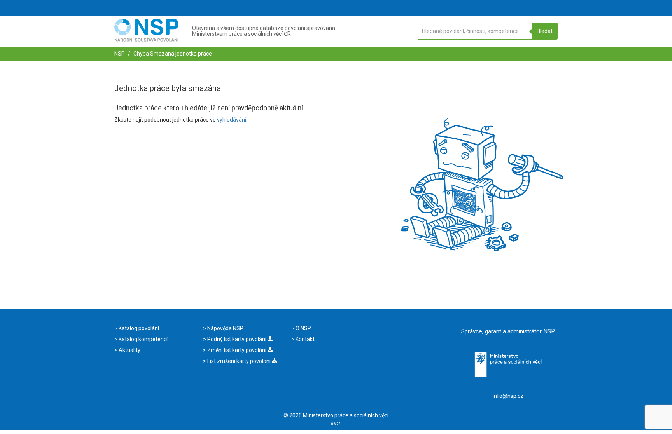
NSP (119, 54)
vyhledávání (231, 120)
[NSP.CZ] (146, 40)
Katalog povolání (138, 328)
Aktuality (128, 350)
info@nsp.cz (508, 396)
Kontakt (304, 339)
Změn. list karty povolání (237, 350)
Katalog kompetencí (142, 339)
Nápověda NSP (224, 328)
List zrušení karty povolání (239, 361)
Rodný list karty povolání (237, 339)
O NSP (302, 328)
